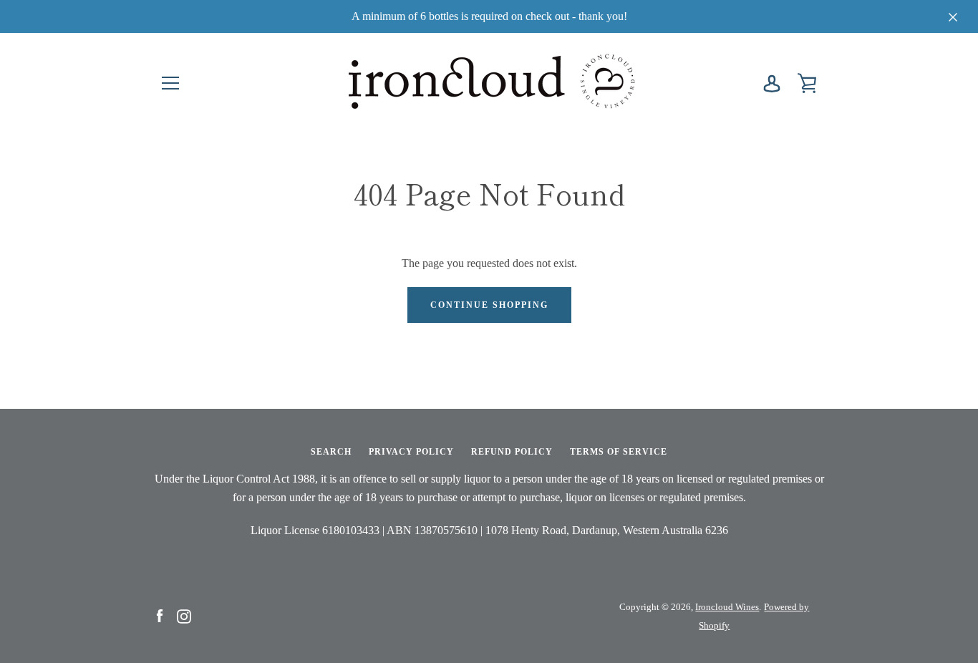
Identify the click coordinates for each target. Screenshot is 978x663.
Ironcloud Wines (727, 607)
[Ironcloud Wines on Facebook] (159, 615)
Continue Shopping (489, 305)
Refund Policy (512, 452)
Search (331, 452)
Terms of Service (618, 452)
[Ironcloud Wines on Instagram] (184, 615)
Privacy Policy (411, 452)
